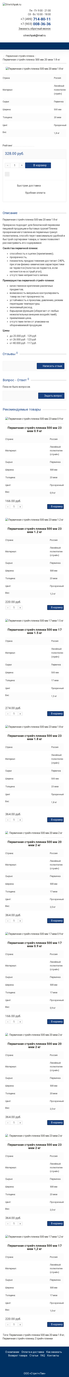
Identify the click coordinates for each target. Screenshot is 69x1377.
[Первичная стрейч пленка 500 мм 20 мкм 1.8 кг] (35, 69)
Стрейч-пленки (44, 1338)
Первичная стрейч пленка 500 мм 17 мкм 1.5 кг (35, 631)
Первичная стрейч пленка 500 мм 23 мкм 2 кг (35, 1146)
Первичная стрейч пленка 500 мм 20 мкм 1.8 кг (36, 1335)
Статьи (34, 1355)
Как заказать (54, 1352)
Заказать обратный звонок (35, 28)
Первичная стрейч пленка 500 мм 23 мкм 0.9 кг (35, 429)
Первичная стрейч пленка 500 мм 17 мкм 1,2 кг (35, 1247)
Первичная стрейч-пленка (20, 56)
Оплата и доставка (32, 1352)
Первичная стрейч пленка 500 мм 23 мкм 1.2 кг (35, 530)
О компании (12, 1352)
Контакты (53, 1355)
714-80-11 (36, 19)
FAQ (43, 1355)
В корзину (40, 165)
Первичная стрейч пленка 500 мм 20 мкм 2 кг (35, 843)
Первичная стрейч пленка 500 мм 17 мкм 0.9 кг (35, 944)
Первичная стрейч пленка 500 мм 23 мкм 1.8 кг (35, 737)
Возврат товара (17, 1355)
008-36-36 (36, 24)
